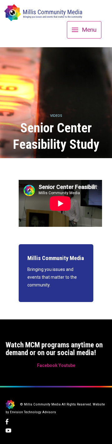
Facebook (47, 365)
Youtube (66, 365)
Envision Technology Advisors (33, 412)
